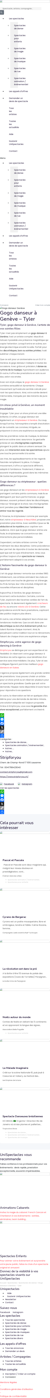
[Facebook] (25, 723)
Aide (11, 134)
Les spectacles (11, 18)
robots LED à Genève (28, 606)
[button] (3, 158)
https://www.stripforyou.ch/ (14, 776)
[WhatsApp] (25, 715)
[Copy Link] (25, 732)
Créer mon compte (42, 305)
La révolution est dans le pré (20, 969)
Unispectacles (9, 1289)
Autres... (9, 748)
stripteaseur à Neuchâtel (23, 519)
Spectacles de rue (16, 70)
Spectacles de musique (16, 60)
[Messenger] (25, 719)
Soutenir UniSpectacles (11, 143)
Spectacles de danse (16, 27)
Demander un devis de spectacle (11, 100)
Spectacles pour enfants (16, 38)
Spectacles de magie (16, 50)
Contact (11, 151)
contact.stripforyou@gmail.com (16, 772)
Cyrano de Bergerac (14, 917)
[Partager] (25, 736)
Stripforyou (5, 650)
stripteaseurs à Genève (37, 489)
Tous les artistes (11, 111)
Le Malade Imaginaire (15, 1068)
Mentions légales (8, 1382)
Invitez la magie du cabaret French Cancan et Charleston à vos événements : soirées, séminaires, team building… (23, 1216)
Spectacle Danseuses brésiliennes (23, 1116)
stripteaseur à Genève (26, 420)
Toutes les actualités (11, 124)
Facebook (9, 784)
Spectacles (12, 1283)
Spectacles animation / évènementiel (16, 81)
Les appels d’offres (11, 91)
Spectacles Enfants (13, 1256)
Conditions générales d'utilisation (16, 1389)
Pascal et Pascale (13, 860)
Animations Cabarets (14, 1208)
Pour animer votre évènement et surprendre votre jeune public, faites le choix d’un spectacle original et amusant (24, 1264)
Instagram (27, 784)
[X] (25, 727)
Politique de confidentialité (13, 1396)
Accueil (3, 1283)
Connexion (4, 305)
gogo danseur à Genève (37, 382)
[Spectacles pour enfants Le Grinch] (25, 1237)
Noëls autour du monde (17, 1017)
